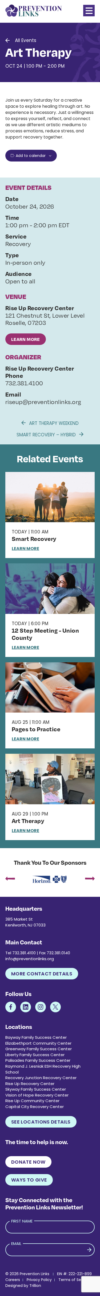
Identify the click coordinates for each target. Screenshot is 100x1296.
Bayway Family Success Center (36, 1037)
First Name (22, 1221)
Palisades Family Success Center (37, 1060)
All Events (25, 40)
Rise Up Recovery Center (29, 1083)
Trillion (35, 1285)
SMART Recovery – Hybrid (47, 435)
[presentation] (10, 879)
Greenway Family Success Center (38, 1049)
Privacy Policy (39, 1279)
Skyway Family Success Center (35, 1089)
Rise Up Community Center (32, 1100)
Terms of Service (74, 1279)
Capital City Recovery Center (34, 1106)
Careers (12, 1279)
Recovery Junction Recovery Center (41, 1077)
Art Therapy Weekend (53, 423)
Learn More (25, 339)
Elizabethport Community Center (38, 1043)
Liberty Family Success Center (35, 1054)
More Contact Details (41, 973)
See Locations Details (41, 1121)
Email (16, 1243)
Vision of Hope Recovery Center (37, 1095)
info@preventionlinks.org (29, 959)
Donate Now (28, 1162)
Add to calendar (31, 155)
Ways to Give (29, 1179)
